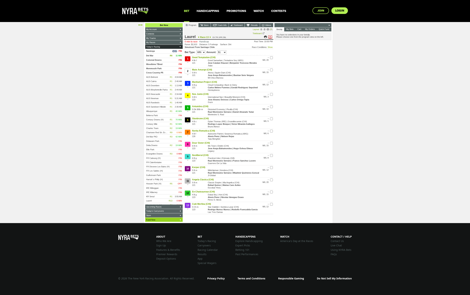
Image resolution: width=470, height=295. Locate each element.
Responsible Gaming (291, 278)
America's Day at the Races (296, 241)
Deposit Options (166, 258)
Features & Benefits (168, 250)
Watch (259, 11)
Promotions (236, 11)
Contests (278, 11)
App (200, 258)
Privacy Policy (216, 278)
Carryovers (204, 245)
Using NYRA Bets (341, 250)
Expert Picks (242, 245)
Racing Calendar (208, 250)
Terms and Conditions (251, 278)
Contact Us (337, 241)
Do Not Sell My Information (334, 278)
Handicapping (208, 11)
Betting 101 (242, 250)
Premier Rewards (166, 254)
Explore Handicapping (249, 241)
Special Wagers (207, 263)
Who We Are (163, 241)
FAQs (334, 254)
